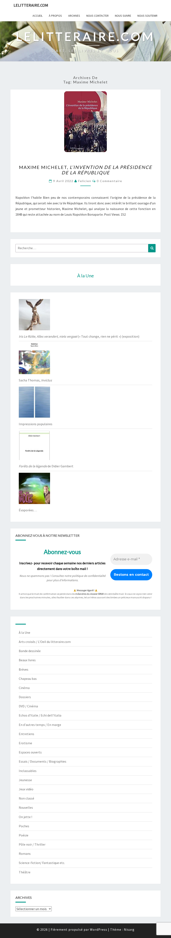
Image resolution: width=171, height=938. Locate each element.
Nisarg (129, 929)
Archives (74, 16)
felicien (84, 181)
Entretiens (26, 734)
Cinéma (24, 688)
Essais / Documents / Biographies (42, 761)
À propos (55, 16)
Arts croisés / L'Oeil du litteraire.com (45, 642)
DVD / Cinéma (28, 706)
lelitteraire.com (31, 5)
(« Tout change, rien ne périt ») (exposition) (79, 336)
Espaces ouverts (30, 752)
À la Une (24, 632)
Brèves (23, 669)
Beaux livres (27, 660)
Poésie (23, 835)
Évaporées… (28, 510)
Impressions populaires (35, 424)
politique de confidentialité (89, 576)
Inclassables (27, 771)
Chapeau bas (28, 678)
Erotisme (25, 743)
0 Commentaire (109, 181)
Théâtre (24, 872)
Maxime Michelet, (85, 169)
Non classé (26, 798)
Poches (24, 826)
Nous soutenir (147, 16)
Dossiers (25, 697)
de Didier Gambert (46, 466)
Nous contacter (97, 16)
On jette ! (25, 817)
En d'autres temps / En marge (40, 725)
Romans (25, 853)
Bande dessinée (30, 651)
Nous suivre (123, 16)
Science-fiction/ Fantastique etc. (42, 863)
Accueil (38, 16)
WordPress (98, 929)
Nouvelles (26, 807)
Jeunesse (25, 780)
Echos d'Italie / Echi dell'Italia (40, 715)
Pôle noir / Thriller (32, 844)
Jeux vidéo (26, 789)
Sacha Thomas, (35, 380)
